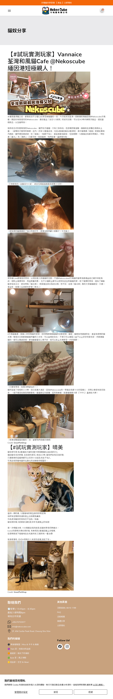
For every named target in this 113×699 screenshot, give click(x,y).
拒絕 (90, 692)
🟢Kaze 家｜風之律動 (17, 657)
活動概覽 (61, 616)
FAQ (59, 612)
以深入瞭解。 (99, 685)
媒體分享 (61, 621)
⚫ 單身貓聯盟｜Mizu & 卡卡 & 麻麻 (23, 644)
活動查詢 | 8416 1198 (66, 608)
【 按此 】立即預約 (63, 3)
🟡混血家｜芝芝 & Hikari (18, 662)
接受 (56, 692)
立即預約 (61, 625)
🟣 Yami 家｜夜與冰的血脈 (19, 649)
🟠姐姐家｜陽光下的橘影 (18, 653)
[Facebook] (60, 647)
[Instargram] (67, 647)
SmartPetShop (20, 443)
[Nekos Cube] (54, 10)
